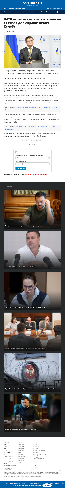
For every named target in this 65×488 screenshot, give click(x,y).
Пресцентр (18, 8)
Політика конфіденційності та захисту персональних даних (39, 459)
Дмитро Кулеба (24, 140)
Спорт (37, 12)
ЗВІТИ (35, 463)
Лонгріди (6, 454)
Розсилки (36, 467)
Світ (18, 12)
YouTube (44, 174)
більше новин (32, 178)
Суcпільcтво (22, 456)
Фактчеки (21, 450)
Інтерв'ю (6, 444)
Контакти (36, 444)
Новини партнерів (9, 457)
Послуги (5, 8)
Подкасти (6, 440)
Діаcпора (21, 460)
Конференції (7, 459)
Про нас (36, 442)
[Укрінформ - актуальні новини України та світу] (32, 3)
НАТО (46, 95)
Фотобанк (11, 8)
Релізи (5, 463)
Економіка (12, 12)
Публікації (6, 442)
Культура (30, 12)
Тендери (36, 452)
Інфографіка (7, 452)
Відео (5, 448)
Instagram (36, 174)
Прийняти (47, 485)
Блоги (5, 450)
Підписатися (21, 168)
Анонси (24, 8)
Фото (5, 446)
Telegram (29, 174)
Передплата (37, 446)
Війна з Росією (39, 140)
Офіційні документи (9, 461)
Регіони (23, 12)
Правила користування (39, 450)
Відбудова (21, 444)
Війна (5, 12)
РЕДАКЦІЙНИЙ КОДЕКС (40, 465)
